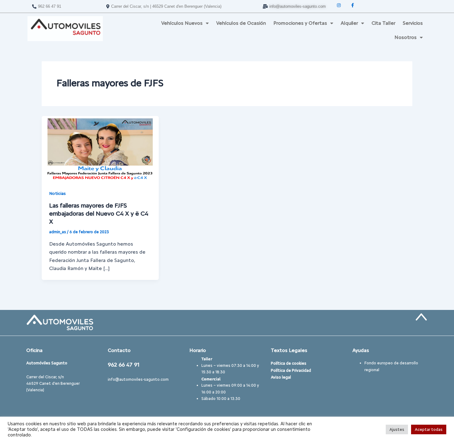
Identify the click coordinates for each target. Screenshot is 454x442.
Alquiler (349, 23)
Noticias (57, 193)
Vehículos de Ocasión (241, 23)
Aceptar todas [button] (429, 429)
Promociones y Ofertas (300, 23)
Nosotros (405, 37)
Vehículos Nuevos (182, 23)
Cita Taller (383, 23)
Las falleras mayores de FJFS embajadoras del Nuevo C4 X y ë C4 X (98, 213)
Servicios (413, 23)
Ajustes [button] (396, 429)
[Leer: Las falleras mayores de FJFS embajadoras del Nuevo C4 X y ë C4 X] (100, 149)
